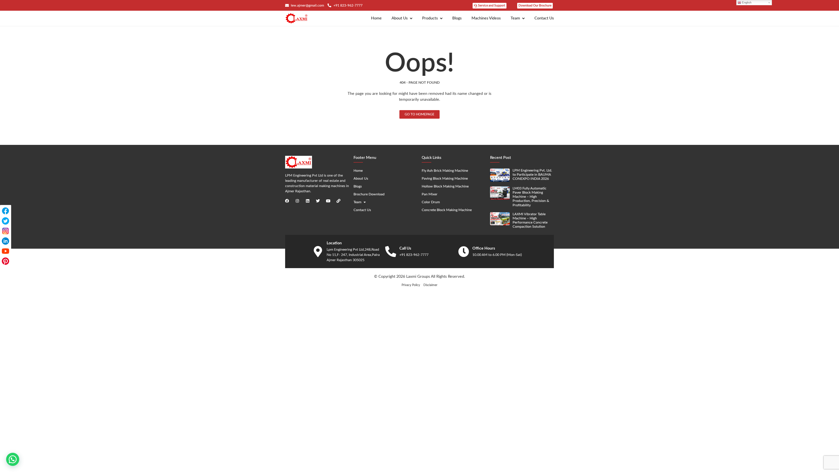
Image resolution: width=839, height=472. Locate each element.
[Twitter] (318, 201)
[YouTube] (5, 251)
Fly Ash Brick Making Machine (445, 170)
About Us (400, 18)
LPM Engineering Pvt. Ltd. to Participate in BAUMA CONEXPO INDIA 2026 (532, 174)
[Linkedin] (308, 201)
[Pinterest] (5, 261)
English (746, 2)
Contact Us (544, 18)
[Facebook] (287, 201)
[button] (12, 459)
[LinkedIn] (5, 241)
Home (376, 18)
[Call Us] (390, 251)
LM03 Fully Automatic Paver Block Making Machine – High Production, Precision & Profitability (531, 197)
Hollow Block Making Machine (445, 186)
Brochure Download (369, 194)
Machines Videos (486, 18)
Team (515, 18)
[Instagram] (297, 201)
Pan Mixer (429, 194)
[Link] (338, 201)
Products (430, 18)
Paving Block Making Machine (445, 178)
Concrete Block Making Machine (447, 210)
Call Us (405, 248)
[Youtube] (328, 201)
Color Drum (431, 202)
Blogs (457, 18)
